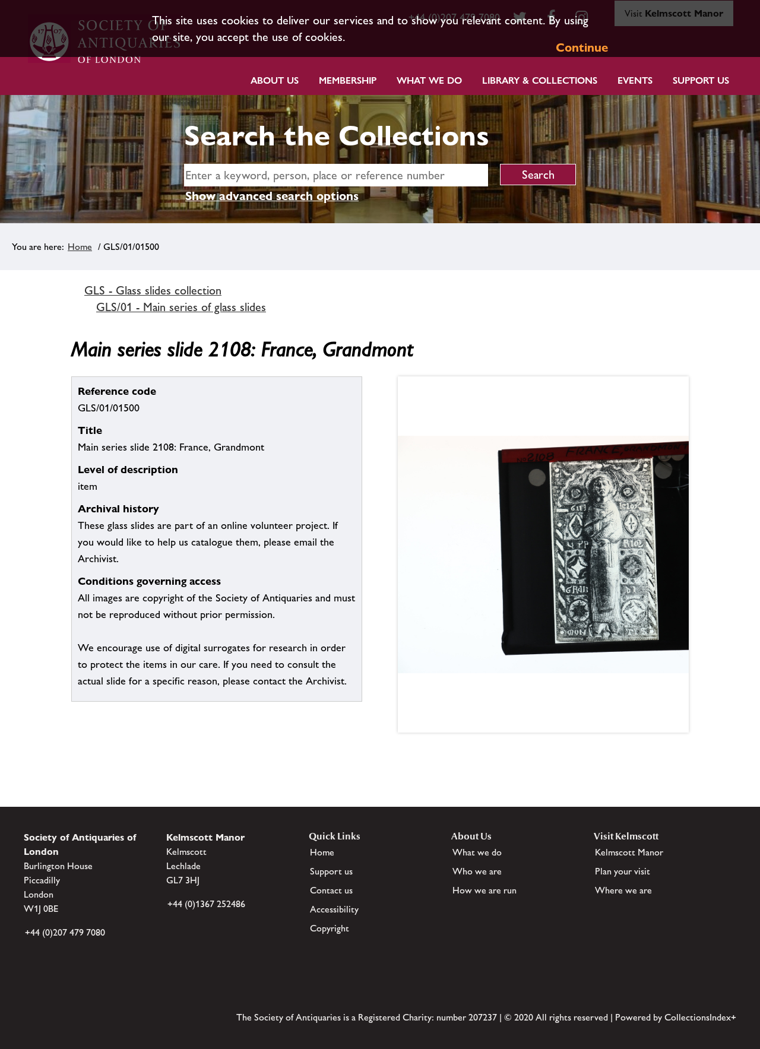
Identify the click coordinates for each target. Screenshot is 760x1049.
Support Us (701, 80)
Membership (347, 80)
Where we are (623, 890)
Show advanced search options (272, 196)
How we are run (484, 890)
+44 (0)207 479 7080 (65, 932)
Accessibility (334, 909)
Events (635, 80)
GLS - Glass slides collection (152, 290)
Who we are (477, 871)
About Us (275, 80)
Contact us (331, 890)
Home (80, 246)
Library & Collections (539, 80)
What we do (429, 80)
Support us (331, 871)
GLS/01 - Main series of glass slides (181, 307)
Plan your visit (622, 871)
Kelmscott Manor (629, 852)
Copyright (329, 928)
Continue (582, 47)
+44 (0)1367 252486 (206, 903)
